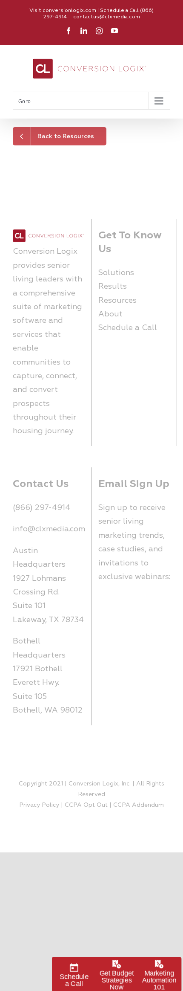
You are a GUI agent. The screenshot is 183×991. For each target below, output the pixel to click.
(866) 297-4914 (41, 508)
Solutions (116, 273)
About (110, 314)
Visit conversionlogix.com (62, 10)
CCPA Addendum (138, 804)
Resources (117, 300)
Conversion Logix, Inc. (100, 783)
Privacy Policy (39, 804)
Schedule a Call (127, 328)
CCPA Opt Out (86, 804)
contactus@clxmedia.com (106, 17)
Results (112, 286)
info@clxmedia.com (49, 529)
